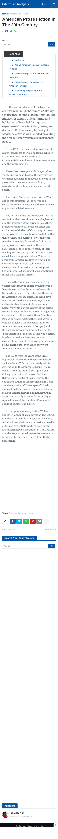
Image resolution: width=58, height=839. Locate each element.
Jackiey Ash (17, 813)
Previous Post (10, 529)
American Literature (19, 14)
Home (5, 14)
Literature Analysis (15, 4)
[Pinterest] (33, 521)
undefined (19, 60)
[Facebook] (6, 31)
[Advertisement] (29, 479)
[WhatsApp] (15, 31)
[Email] (39, 521)
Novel (31, 513)
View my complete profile (21, 816)
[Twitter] (11, 31)
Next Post (49, 529)
